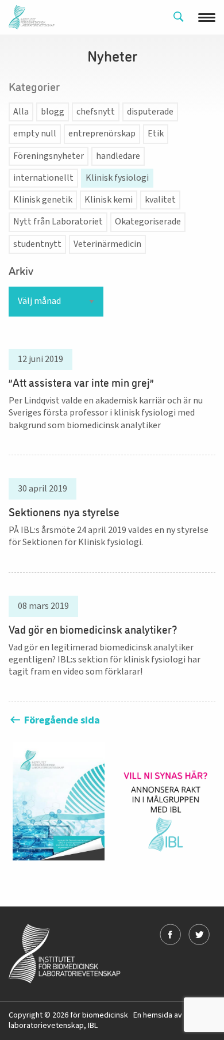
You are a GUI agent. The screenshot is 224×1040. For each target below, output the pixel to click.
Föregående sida (61, 720)
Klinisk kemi (108, 199)
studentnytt (37, 244)
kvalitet (160, 199)
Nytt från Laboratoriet (58, 221)
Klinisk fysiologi (117, 178)
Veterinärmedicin (107, 244)
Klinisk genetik (42, 199)
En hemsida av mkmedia (174, 1015)
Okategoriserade (148, 221)
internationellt (43, 178)
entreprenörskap (102, 133)
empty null (34, 133)
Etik (156, 133)
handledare (118, 156)
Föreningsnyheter (48, 156)
